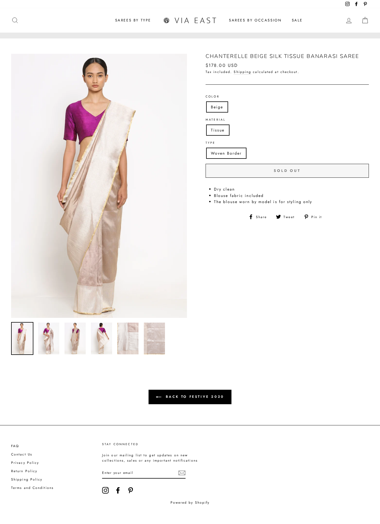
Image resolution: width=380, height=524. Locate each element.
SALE (297, 20)
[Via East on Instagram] (105, 490)
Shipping (242, 71)
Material (216, 120)
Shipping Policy (27, 479)
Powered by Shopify (190, 502)
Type (211, 143)
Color (212, 96)
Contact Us (21, 454)
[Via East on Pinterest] (130, 490)
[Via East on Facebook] (118, 490)
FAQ (15, 445)
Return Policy (24, 471)
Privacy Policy (25, 462)
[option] (99, 186)
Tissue (218, 130)
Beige (217, 107)
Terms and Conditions (32, 487)
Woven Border (226, 153)
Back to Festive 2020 (194, 396)
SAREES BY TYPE (133, 20)
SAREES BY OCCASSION (255, 20)
